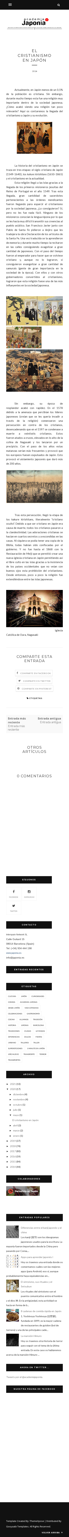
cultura (12, 996)
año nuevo (13, 1054)
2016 (13, 1156)
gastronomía (33, 1014)
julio (15, 1109)
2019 (13, 1140)
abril (15, 1125)
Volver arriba (51, 1532)
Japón (24, 996)
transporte (29, 1054)
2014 (13, 1166)
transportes (14, 1060)
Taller (36, 1043)
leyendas (40, 1031)
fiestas (39, 1037)
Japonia (24, 1025)
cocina (11, 1019)
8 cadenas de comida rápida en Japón (41, 1311)
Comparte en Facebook (35, 673)
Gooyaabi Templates (17, 1526)
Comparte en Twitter (37, 681)
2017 (13, 1151)
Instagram (29, 897)
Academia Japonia (28, 1002)
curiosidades (37, 996)
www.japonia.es (13, 953)
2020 (13, 1089)
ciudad (27, 1031)
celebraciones (15, 1014)
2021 (13, 1083)
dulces (27, 1037)
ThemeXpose (37, 1521)
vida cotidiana (32, 1008)
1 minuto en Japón (36, 1048)
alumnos (23, 1019)
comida (11, 1002)
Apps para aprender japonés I (37, 1257)
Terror (42, 1054)
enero (16, 1135)
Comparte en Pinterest (37, 688)
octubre (17, 1104)
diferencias (13, 1037)
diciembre (18, 1094)
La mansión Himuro (31, 1335)
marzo (16, 1130)
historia (12, 1025)
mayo (16, 1115)
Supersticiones (15, 1048)
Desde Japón (14, 1008)
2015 (13, 1161)
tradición (37, 1019)
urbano (12, 1043)
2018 (13, 1146)
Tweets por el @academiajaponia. (24, 1376)
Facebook (13, 897)
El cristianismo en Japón (25, 1120)
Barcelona (38, 1025)
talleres (25, 1043)
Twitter (13, 911)
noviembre (19, 1099)
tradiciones (13, 1031)
